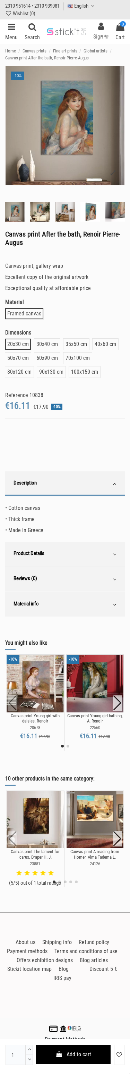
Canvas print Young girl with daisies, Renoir (35, 718)
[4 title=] (43, 873)
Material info (26, 604)
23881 (35, 863)
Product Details (29, 553)
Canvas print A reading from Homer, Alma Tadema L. (94, 854)
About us (25, 942)
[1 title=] (19, 873)
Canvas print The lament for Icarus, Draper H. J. (35, 854)
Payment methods (27, 951)
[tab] (65, 483)
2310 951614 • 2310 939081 (32, 6)
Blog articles (94, 960)
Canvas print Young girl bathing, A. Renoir (95, 718)
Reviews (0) (25, 578)
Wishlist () (23, 13)
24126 (95, 863)
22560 (95, 727)
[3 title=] (35, 873)
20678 (35, 727)
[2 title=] (27, 873)
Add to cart (79, 1054)
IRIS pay (62, 978)
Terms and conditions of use (86, 951)
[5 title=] (50, 873)
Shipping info (57, 942)
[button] (62, 746)
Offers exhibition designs (45, 960)
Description (25, 483)
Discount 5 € (103, 969)
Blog (64, 969)
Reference (16, 395)
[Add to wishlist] (119, 1055)
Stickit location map (29, 969)
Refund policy (94, 942)
